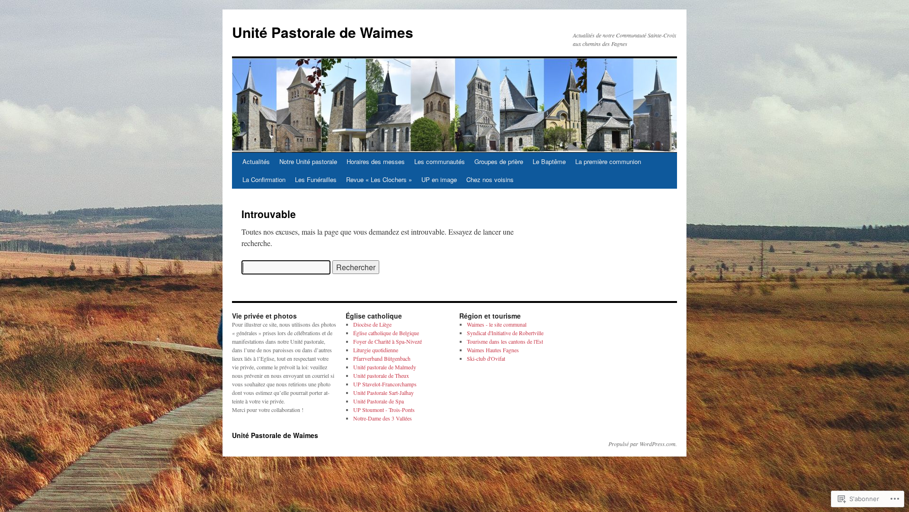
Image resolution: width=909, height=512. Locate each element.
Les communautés (439, 161)
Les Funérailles (316, 179)
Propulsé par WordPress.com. (642, 444)
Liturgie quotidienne (375, 350)
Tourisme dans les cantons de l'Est (505, 341)
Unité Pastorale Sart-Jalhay (383, 392)
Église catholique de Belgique (386, 333)
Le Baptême (549, 161)
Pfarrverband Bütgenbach (381, 358)
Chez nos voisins (490, 179)
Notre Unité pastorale (308, 161)
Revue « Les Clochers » (379, 179)
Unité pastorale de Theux (381, 375)
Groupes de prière (498, 161)
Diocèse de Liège (372, 324)
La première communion (608, 161)
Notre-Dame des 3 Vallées (382, 418)
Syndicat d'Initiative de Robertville (505, 333)
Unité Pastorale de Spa (378, 401)
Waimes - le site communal (496, 324)
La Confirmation (263, 179)
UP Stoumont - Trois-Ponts (384, 409)
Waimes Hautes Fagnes (493, 350)
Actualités (256, 161)
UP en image (439, 179)
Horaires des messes (376, 161)
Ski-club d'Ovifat (486, 358)
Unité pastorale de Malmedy (384, 367)
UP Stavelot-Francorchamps (385, 384)
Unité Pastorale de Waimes (322, 32)
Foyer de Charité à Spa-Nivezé (387, 341)
